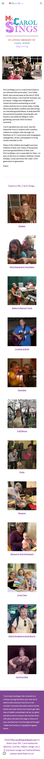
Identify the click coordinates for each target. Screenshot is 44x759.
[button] (3, 3)
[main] (22, 127)
